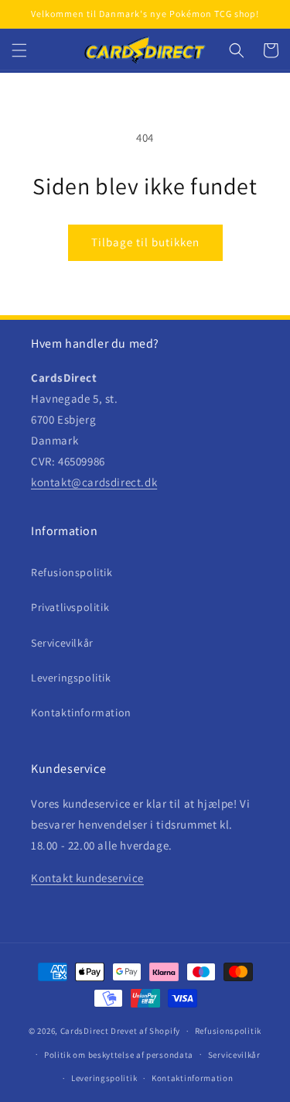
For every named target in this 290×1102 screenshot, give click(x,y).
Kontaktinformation (81, 712)
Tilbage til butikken (145, 242)
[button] (19, 50)
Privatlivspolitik (70, 607)
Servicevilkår (62, 643)
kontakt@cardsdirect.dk (94, 482)
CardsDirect (84, 1030)
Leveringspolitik (71, 678)
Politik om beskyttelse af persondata (118, 1054)
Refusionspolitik (72, 572)
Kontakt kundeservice (87, 877)
